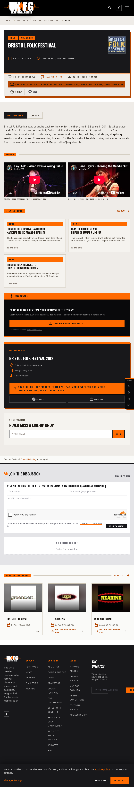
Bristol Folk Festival (46, 20)
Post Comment (117, 526)
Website (38, 399)
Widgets (53, 745)
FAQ (50, 750)
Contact (53, 677)
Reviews (31, 677)
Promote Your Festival (53, 735)
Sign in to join (122, 476)
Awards (30, 688)
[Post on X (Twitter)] (128, 386)
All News (123, 211)
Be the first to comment (83, 77)
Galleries (32, 683)
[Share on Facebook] (128, 392)
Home (9, 20)
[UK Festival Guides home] (12, 659)
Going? (16, 92)
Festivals (22, 20)
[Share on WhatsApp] (128, 399)
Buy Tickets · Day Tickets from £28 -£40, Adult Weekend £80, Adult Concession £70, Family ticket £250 (66, 84)
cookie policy (102, 769)
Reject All (100, 780)
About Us (54, 667)
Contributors (57, 672)
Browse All (122, 576)
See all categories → (34, 330)
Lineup (35, 115)
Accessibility (78, 715)
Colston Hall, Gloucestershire (58, 58)
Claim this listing (28, 459)
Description (15, 115)
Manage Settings (13, 780)
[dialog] (67, 775)
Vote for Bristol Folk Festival (67, 323)
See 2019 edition (51, 77)
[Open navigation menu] (127, 8)
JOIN (118, 434)
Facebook (96, 399)
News (29, 672)
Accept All (120, 780)
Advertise (54, 683)
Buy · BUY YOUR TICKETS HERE (63, 631)
